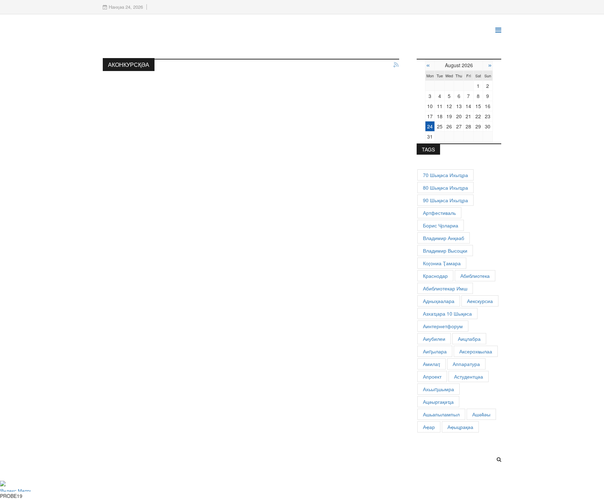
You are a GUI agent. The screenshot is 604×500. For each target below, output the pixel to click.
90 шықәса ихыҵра (445, 200)
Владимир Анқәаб (443, 237)
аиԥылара (435, 351)
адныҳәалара (438, 300)
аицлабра (469, 338)
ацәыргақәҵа (438, 401)
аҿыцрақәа (460, 426)
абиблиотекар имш (445, 288)
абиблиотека (475, 275)
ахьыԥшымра (438, 389)
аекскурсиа (480, 300)
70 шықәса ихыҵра (445, 174)
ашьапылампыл (441, 414)
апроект (432, 376)
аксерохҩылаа (475, 351)
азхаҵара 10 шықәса (447, 313)
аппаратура (466, 363)
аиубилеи (434, 338)
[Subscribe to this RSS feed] (396, 65)
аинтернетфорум (443, 326)
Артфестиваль (439, 212)
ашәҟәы (481, 414)
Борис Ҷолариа (440, 225)
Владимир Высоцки (445, 250)
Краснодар (435, 275)
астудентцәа (468, 376)
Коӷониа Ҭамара (442, 263)
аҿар (429, 426)
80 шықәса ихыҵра (445, 187)
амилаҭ (431, 363)
